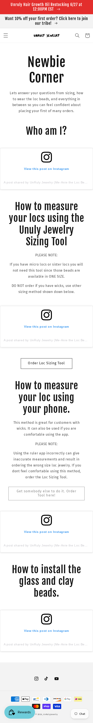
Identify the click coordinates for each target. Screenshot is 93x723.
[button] (6, 36)
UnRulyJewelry (50, 714)
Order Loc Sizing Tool (46, 363)
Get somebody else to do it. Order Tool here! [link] (46, 493)
